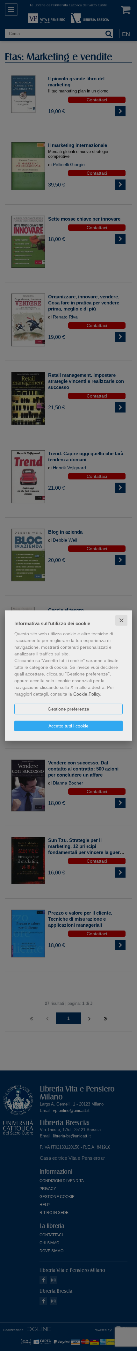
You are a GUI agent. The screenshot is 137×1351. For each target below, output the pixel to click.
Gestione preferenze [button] (68, 708)
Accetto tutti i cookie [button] (68, 725)
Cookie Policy (86, 693)
